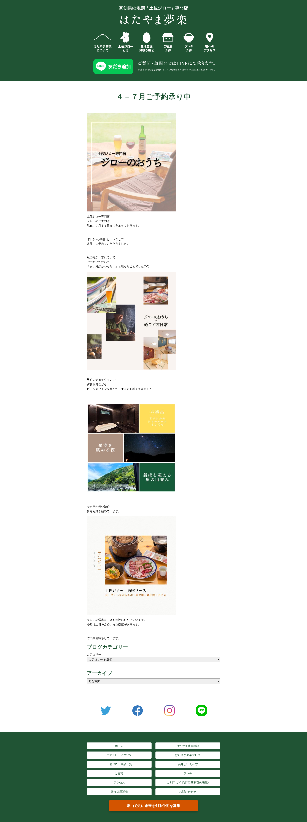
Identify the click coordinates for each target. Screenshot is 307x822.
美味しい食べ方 (188, 764)
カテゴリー (94, 654)
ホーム (119, 745)
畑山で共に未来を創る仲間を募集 (153, 806)
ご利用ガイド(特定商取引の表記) (188, 782)
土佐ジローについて (119, 754)
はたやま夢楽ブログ (188, 754)
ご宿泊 (119, 773)
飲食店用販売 (119, 791)
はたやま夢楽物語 (187, 745)
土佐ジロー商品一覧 (119, 764)
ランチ (188, 773)
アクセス (119, 782)
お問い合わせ (187, 791)
